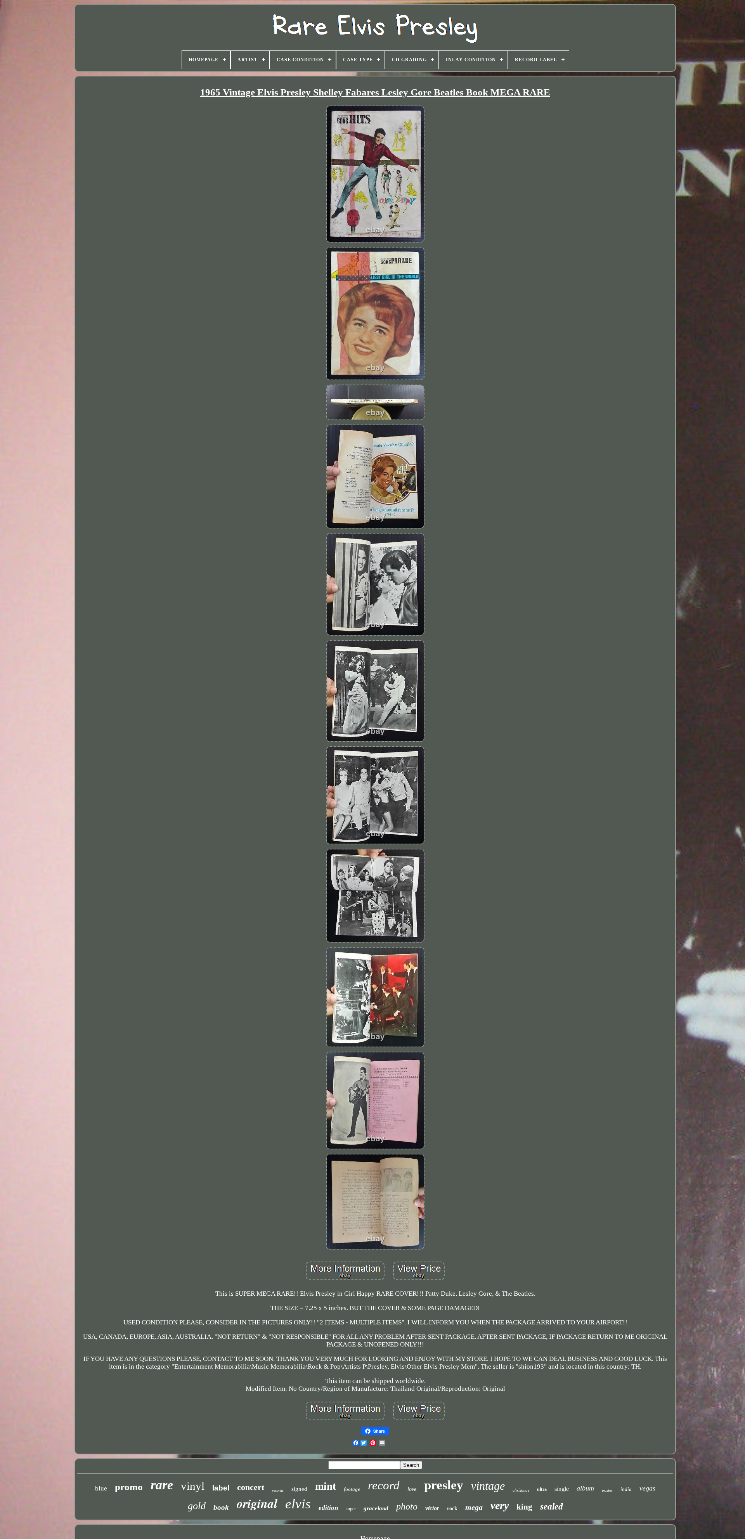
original (257, 1503)
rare (162, 1485)
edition (328, 1507)
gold (197, 1505)
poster (607, 1490)
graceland (376, 1508)
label (220, 1488)
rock (452, 1508)
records (278, 1490)
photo (407, 1506)
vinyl (192, 1486)
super (351, 1508)
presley (443, 1485)
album (585, 1488)
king (524, 1506)
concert (250, 1487)
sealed (551, 1506)
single (561, 1488)
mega (474, 1507)
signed (299, 1489)
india (626, 1489)
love (411, 1489)
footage (352, 1489)
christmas (521, 1490)
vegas (647, 1488)
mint (325, 1486)
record (384, 1485)
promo (129, 1487)
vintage (488, 1485)
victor (432, 1508)
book (221, 1507)
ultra (542, 1489)
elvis (298, 1503)
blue (101, 1488)
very (499, 1505)
